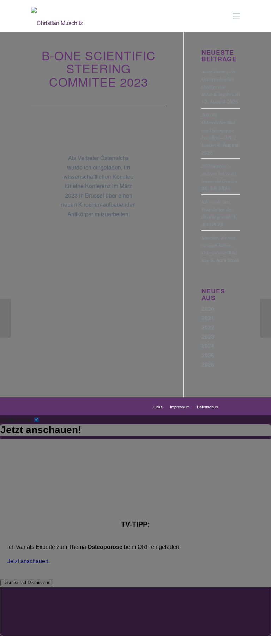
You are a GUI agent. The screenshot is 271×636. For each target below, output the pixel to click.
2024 (207, 345)
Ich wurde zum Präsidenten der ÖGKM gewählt (216, 209)
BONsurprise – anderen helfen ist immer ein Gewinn (219, 173)
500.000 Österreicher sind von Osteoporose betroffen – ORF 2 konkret (218, 130)
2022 (207, 327)
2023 (207, 336)
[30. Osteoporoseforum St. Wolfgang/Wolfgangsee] (265, 318)
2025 (207, 355)
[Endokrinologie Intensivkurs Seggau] (5, 318)
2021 (207, 318)
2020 (207, 308)
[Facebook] (234, 406)
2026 (207, 364)
